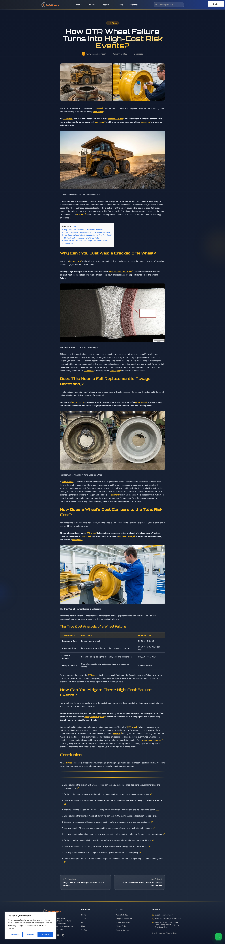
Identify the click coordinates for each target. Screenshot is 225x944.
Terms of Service (122, 930)
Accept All (46, 934)
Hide (74, 226)
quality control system (94, 716)
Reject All (30, 934)
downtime (145, 122)
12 (162, 739)
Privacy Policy (121, 926)
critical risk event (115, 119)
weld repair (98, 111)
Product (105, 5)
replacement (99, 122)
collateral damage (126, 536)
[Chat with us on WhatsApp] (218, 937)
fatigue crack (75, 261)
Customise (15, 934)
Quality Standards (123, 922)
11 (121, 733)
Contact (133, 5)
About (91, 5)
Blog (121, 5)
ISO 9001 (116, 733)
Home (79, 5)
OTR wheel (97, 108)
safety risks (77, 539)
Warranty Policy (122, 915)
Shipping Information (124, 919)
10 (105, 716)
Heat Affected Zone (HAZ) (120, 271)
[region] (30, 925)
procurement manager (151, 740)
